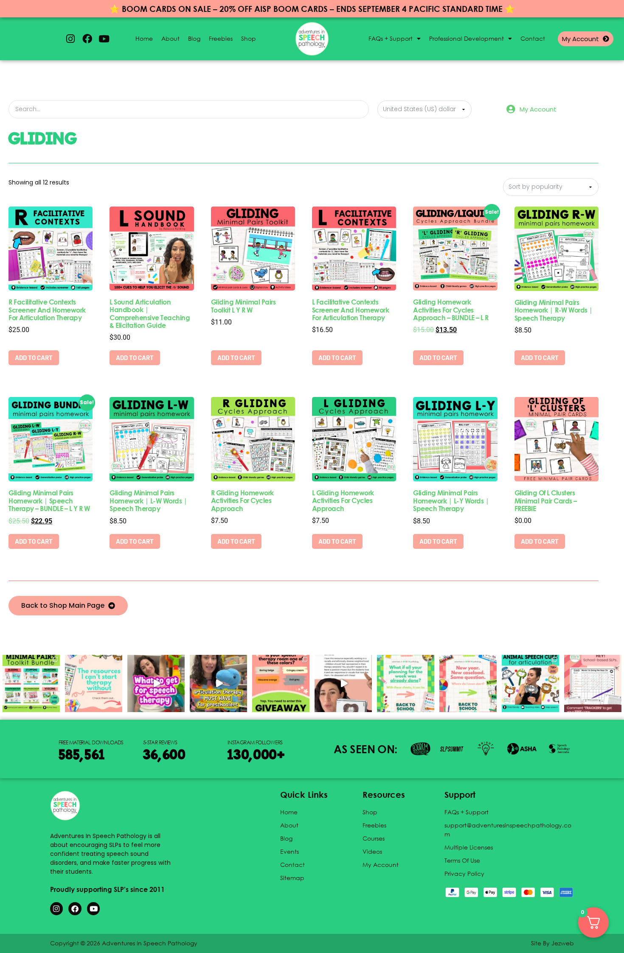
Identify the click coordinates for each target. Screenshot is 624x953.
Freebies (221, 38)
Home (144, 38)
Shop (248, 38)
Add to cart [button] (34, 357)
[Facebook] (87, 39)
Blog (194, 38)
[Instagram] (70, 39)
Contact (532, 38)
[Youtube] (104, 39)
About (170, 38)
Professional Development (466, 38)
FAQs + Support (390, 38)
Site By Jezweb (552, 943)
